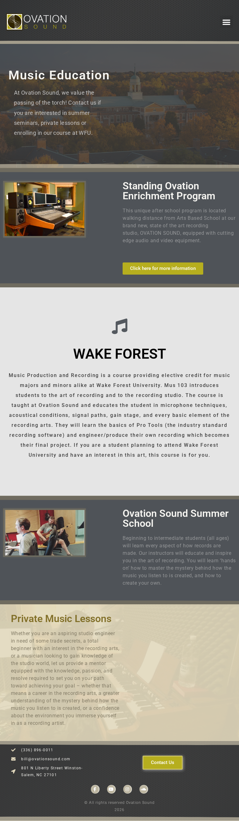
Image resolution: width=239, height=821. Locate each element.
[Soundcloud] (143, 789)
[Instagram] (127, 789)
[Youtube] (111, 789)
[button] (226, 22)
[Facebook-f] (95, 789)
